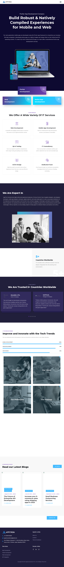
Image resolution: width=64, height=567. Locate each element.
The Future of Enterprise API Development (10, 498)
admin (14, 494)
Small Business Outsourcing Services (52, 498)
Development (8, 488)
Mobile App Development (47, 128)
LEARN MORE (8, 503)
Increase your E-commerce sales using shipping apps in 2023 (31, 499)
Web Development (17, 128)
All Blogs (57, 466)
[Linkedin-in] (36, 549)
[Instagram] (39, 549)
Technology (8, 490)
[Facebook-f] (33, 549)
